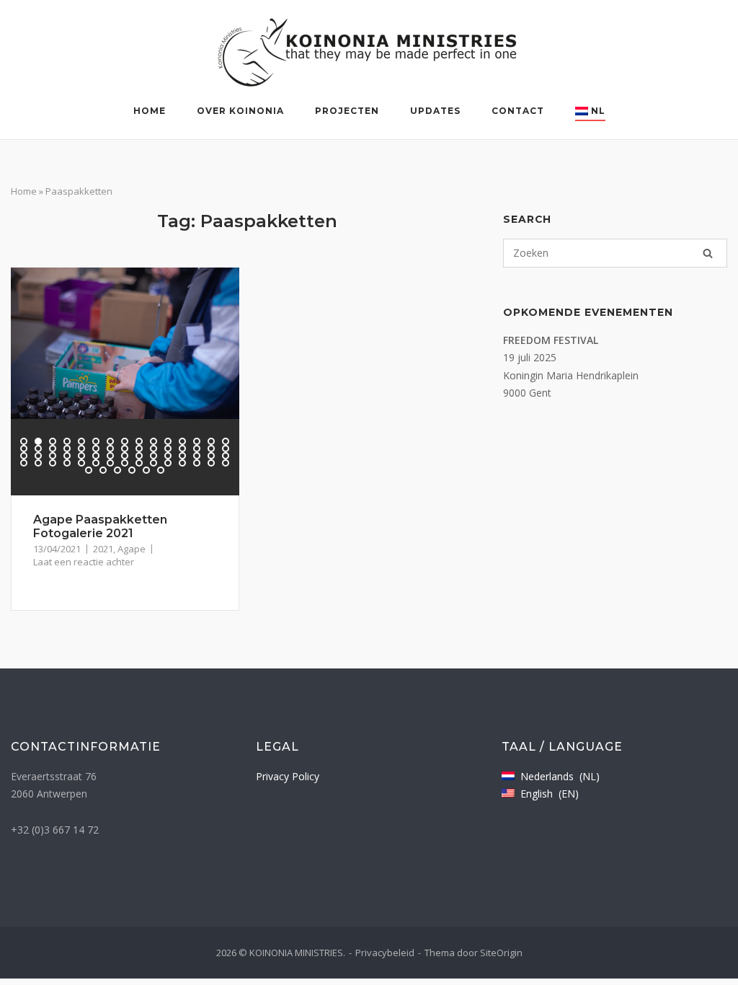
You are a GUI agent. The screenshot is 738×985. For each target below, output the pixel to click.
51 (95, 463)
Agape (131, 548)
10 (153, 441)
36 (95, 455)
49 (67, 463)
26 (168, 448)
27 (182, 448)
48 (52, 463)
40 (153, 455)
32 (38, 455)
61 (88, 470)
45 (225, 455)
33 (52, 455)
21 (95, 448)
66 (160, 470)
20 (81, 448)
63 (117, 470)
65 (146, 470)
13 (196, 441)
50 (81, 463)
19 (67, 448)
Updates (435, 110)
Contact (518, 110)
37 (110, 455)
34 (67, 455)
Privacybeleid (384, 952)
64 (131, 470)
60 (225, 463)
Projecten (347, 110)
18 (52, 448)
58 (196, 463)
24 (139, 448)
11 (168, 441)
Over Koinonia (240, 110)
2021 (103, 548)
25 (153, 448)
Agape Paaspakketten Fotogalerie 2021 (100, 526)
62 (103, 470)
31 (23, 455)
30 (225, 448)
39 (139, 455)
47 (38, 463)
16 (23, 448)
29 (211, 448)
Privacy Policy (287, 776)
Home (149, 110)
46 (23, 463)
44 (211, 455)
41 (168, 455)
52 (110, 463)
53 (124, 463)
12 (182, 441)
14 (211, 441)
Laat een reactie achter (83, 561)
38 (124, 455)
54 (139, 463)
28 (196, 448)
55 (153, 463)
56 (168, 463)
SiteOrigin (501, 952)
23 (124, 448)
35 (81, 455)
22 (110, 448)
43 (196, 455)
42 (182, 455)
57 (182, 463)
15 (225, 441)
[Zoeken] (707, 253)
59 (211, 463)
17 (38, 448)
